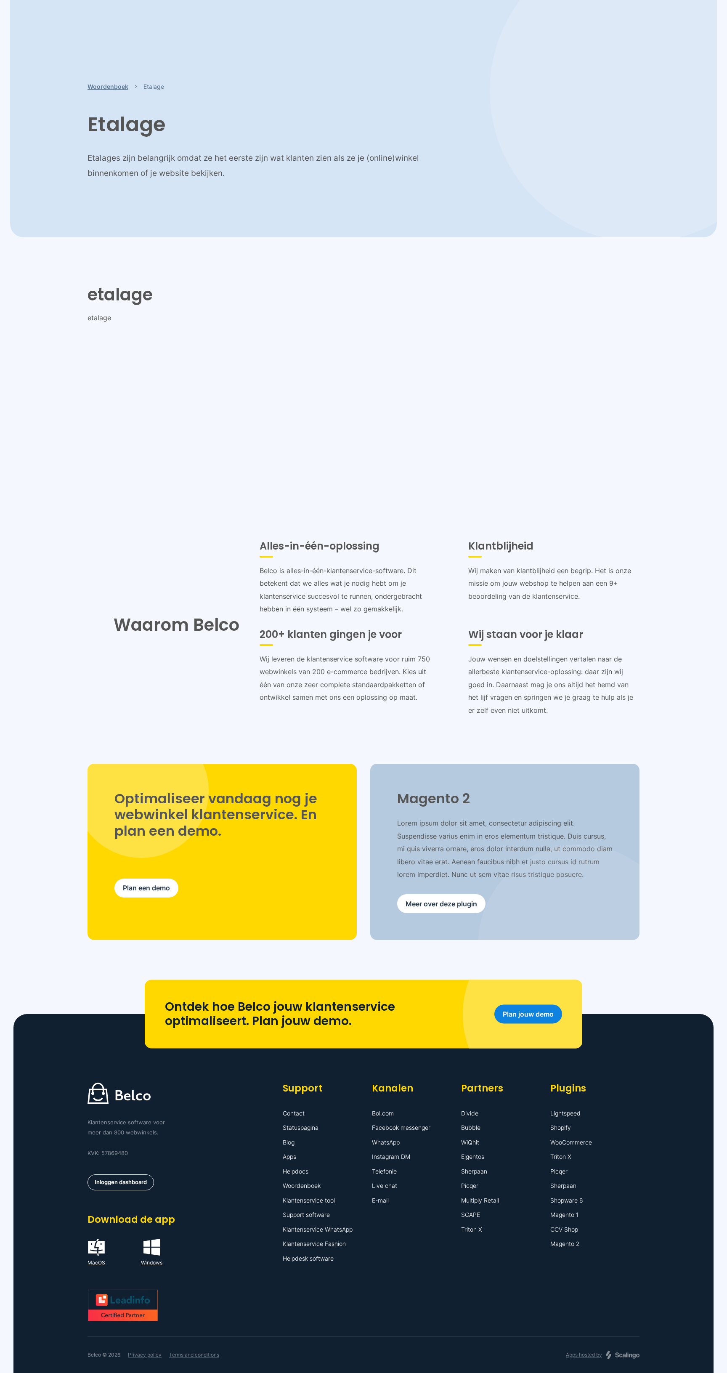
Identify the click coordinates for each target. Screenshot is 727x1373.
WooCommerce (571, 1142)
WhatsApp (386, 1142)
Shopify (560, 1127)
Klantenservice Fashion (314, 1243)
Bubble (470, 1127)
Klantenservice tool (309, 1200)
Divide (469, 1113)
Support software (306, 1214)
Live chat (384, 1185)
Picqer (469, 1185)
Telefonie (384, 1171)
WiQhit (470, 1142)
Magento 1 (564, 1214)
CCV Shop (564, 1229)
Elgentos (472, 1156)
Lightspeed (565, 1113)
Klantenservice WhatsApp (318, 1229)
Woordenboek (302, 1185)
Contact (294, 1113)
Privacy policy (145, 1355)
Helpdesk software (308, 1258)
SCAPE (470, 1214)
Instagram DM (391, 1156)
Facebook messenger (401, 1127)
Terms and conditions (194, 1355)
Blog (289, 1142)
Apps (289, 1156)
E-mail (380, 1200)
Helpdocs (295, 1171)
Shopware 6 (566, 1200)
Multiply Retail (480, 1200)
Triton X (471, 1229)
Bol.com (383, 1113)
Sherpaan (474, 1171)
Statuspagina (300, 1127)
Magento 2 (565, 1243)
